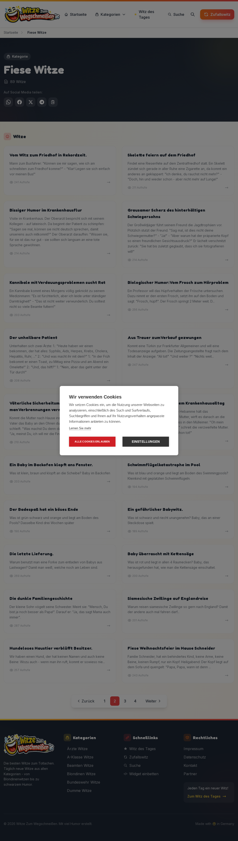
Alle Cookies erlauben (92, 441)
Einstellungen (146, 441)
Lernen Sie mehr (80, 428)
